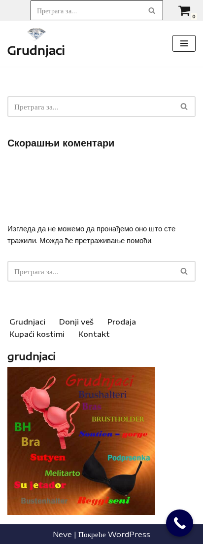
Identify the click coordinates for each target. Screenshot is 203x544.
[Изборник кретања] (184, 43)
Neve (62, 534)
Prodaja (121, 321)
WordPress (129, 534)
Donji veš (76, 321)
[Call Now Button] (179, 523)
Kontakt (94, 333)
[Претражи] (152, 10)
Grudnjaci (27, 321)
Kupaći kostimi (37, 333)
